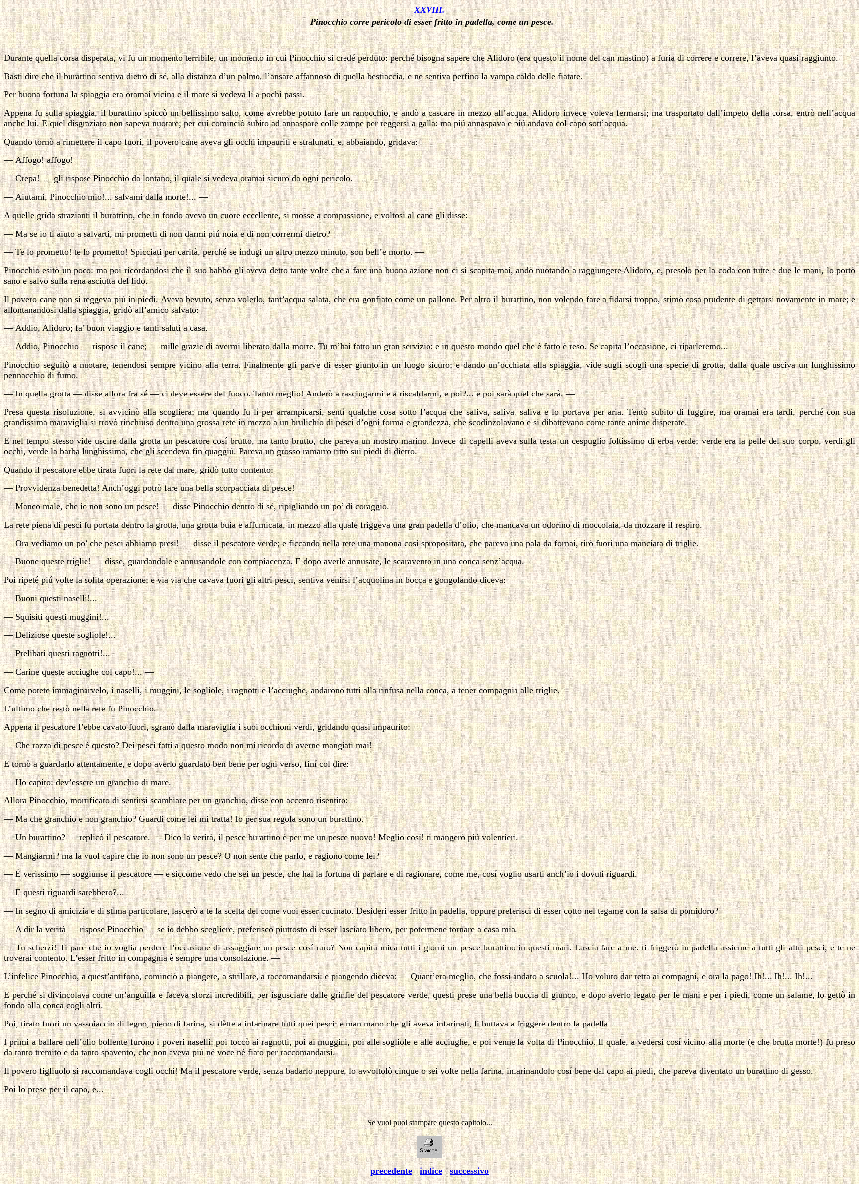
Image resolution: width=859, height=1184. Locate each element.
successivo (469, 1171)
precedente (391, 1171)
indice (431, 1171)
